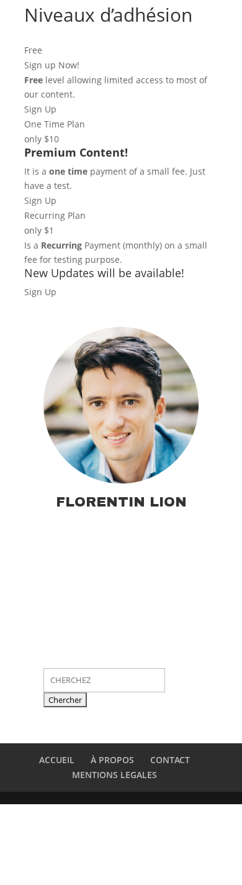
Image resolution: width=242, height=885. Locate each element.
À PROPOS (112, 760)
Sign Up (40, 109)
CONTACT (170, 760)
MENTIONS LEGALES (114, 775)
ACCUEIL (56, 760)
